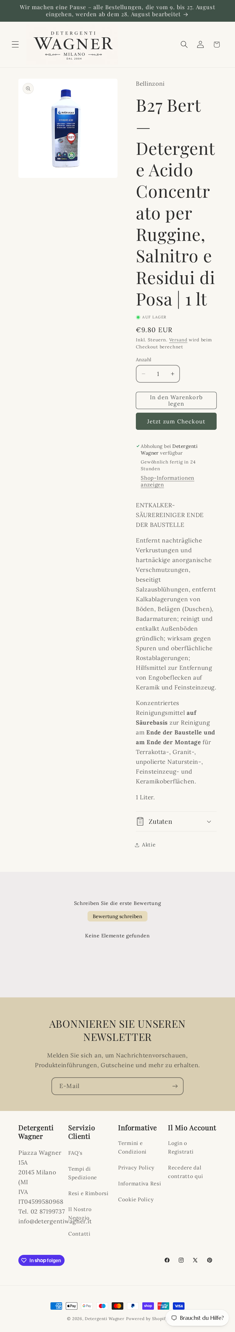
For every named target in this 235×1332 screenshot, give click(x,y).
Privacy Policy (136, 1167)
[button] (15, 44)
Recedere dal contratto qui (185, 1172)
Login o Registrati (181, 1147)
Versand (178, 340)
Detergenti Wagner (105, 1318)
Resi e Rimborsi (88, 1193)
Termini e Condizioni (132, 1147)
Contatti (79, 1233)
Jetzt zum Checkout (176, 421)
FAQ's (75, 1153)
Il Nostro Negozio (79, 1213)
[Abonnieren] (175, 1086)
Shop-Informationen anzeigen (167, 481)
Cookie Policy (136, 1199)
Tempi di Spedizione (82, 1173)
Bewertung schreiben (117, 916)
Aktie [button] (149, 844)
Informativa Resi (139, 1183)
